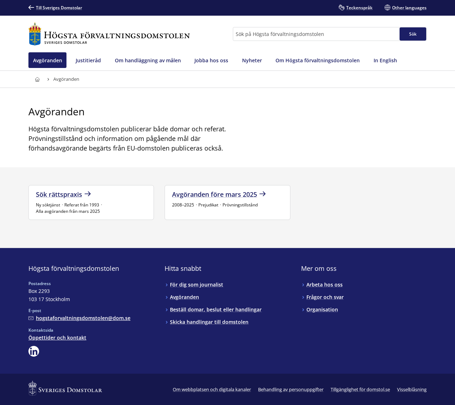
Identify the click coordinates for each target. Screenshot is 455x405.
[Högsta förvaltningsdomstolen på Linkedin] (33, 351)
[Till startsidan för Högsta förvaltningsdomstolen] (109, 34)
